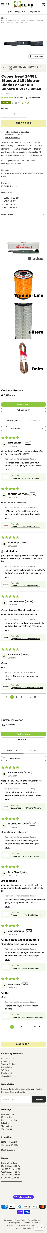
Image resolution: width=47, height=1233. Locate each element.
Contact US (6, 1076)
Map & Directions (8, 1150)
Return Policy (6, 1067)
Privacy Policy (6, 1061)
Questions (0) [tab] (34, 421)
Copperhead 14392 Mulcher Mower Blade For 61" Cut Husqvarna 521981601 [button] (27, 478)
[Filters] (4, 428)
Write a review (23, 404)
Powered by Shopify (23, 1228)
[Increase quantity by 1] (24, 114)
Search (35, 1223)
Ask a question (23, 410)
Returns (27, 1223)
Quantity (4, 108)
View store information (12, 138)
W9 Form (5, 1070)
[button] (7, 97)
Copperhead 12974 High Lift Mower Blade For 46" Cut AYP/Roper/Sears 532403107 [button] (25, 586)
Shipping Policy (7, 1058)
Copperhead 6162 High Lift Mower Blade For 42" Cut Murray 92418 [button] (27, 688)
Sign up (39, 1099)
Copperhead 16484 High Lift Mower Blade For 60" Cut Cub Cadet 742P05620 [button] (27, 639)
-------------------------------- (11, 1181)
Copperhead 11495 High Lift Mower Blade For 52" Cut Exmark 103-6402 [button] (25, 527)
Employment (6, 1073)
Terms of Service (8, 1064)
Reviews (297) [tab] (12, 421)
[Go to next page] (40, 697)
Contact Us (8, 1220)
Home (4, 18)
